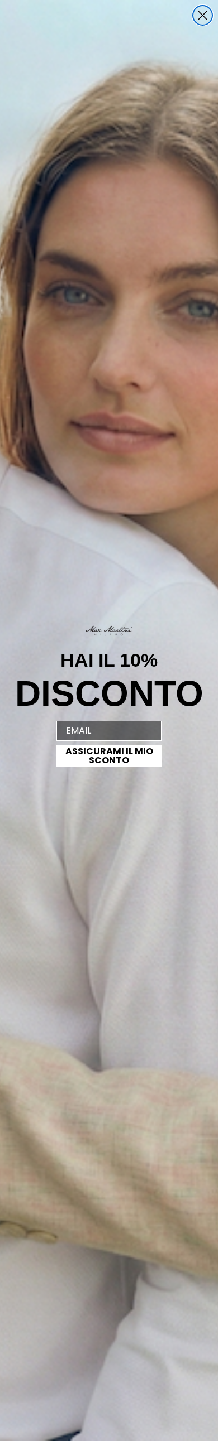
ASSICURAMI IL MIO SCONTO (109, 756)
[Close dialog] (202, 15)
